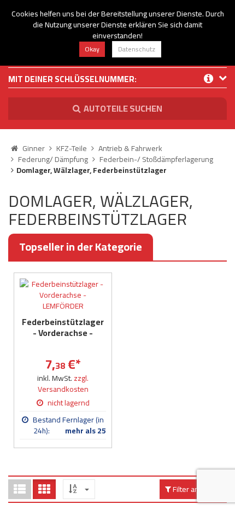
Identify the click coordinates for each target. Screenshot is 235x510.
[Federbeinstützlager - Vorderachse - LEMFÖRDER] (63, 295)
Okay (92, 49)
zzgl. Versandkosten (63, 383)
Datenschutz (136, 49)
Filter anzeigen (196, 489)
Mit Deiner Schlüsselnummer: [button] (72, 80)
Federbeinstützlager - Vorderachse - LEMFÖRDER (63, 333)
